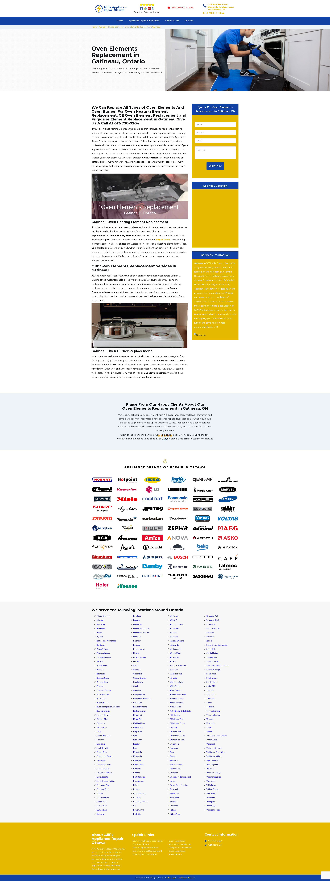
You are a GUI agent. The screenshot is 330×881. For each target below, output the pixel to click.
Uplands (209, 719)
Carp (99, 731)
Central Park (102, 752)
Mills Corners (175, 686)
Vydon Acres (211, 740)
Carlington (101, 723)
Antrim (99, 632)
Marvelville (174, 657)
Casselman (101, 744)
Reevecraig (174, 793)
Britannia (100, 686)
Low (135, 806)
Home (120, 20)
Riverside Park (212, 616)
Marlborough (175, 649)
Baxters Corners (103, 653)
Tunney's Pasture (213, 715)
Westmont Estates (213, 777)
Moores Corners (176, 698)
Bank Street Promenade (106, 641)
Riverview (210, 624)
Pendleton (174, 760)
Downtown (137, 624)
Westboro (210, 768)
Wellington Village (214, 756)
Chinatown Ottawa (104, 773)
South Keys (211, 674)
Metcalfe (173, 678)
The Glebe (210, 698)
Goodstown (138, 682)
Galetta (136, 665)
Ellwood (136, 645)
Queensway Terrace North (180, 777)
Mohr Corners (175, 690)
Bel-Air (100, 661)
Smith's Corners (212, 661)
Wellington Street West (215, 752)
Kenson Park (138, 764)
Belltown (100, 670)
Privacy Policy (175, 854)
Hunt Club (137, 740)
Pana (172, 752)
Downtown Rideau (141, 632)
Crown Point (102, 801)
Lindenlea (137, 797)
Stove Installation (177, 851)
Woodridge (210, 806)
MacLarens (174, 616)
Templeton (210, 694)
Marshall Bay (175, 653)
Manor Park (174, 628)
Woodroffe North (213, 810)
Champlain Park (103, 768)
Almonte (100, 620)
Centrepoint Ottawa (105, 756)
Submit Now (215, 166)
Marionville (174, 645)
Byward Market (103, 711)
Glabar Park (138, 674)
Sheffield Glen (212, 653)
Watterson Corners (213, 748)
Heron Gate (138, 715)
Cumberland (102, 806)
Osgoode (173, 727)
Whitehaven (211, 785)
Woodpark (210, 801)
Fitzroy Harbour (139, 657)
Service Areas (172, 20)
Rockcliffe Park (212, 628)
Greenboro (137, 690)
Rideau (173, 810)
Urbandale (210, 723)
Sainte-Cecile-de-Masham (216, 645)
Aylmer (100, 637)
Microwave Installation (180, 844)
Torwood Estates (213, 711)
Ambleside (101, 628)
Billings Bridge (103, 678)
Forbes (136, 661)
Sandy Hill (210, 649)
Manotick (174, 632)
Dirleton (136, 620)
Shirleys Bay (211, 657)
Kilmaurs (137, 768)
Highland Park (139, 723)
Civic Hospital (102, 777)
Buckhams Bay (103, 694)
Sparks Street (211, 682)
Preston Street (175, 768)
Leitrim (136, 785)
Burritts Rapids (103, 703)
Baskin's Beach (103, 649)
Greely (136, 686)
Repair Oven (163, 239)
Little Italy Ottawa (140, 801)
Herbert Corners (139, 711)
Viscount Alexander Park (216, 736)
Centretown (101, 760)
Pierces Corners (176, 764)
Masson (173, 661)
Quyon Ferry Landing (179, 785)
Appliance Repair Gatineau (111, 27)
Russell (209, 641)
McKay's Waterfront (178, 665)
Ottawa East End (177, 731)
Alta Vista (101, 624)
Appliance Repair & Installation (144, 20)
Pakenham (174, 748)
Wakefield (210, 744)
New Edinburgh (176, 703)
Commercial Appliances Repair (148, 841)
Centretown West (104, 764)
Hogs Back (137, 731)
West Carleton (212, 760)
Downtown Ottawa (141, 628)
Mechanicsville (176, 674)
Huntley (136, 744)
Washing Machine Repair (145, 854)
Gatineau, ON (215, 845)
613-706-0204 (213, 13)
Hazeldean (137, 703)
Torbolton (210, 707)
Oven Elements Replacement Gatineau (142, 27)
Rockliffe (210, 637)
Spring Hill (210, 686)
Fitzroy (136, 653)
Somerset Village (213, 670)
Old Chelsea (175, 715)
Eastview (137, 641)
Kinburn (136, 773)
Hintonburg (138, 727)
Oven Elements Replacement (147, 851)
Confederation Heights (106, 781)
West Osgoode (212, 764)
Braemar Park (102, 682)
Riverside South (212, 620)
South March (211, 678)
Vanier (209, 727)
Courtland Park (103, 797)
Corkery (100, 793)
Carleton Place (102, 719)
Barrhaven (101, 645)
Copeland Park (103, 789)
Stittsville (210, 690)
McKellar (174, 670)
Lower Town (138, 810)
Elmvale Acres (139, 649)
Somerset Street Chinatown (217, 665)
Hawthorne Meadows (142, 698)
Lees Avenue (138, 781)
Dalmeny (100, 814)
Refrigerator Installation (180, 847)
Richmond (174, 806)
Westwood (210, 781)
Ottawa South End (177, 736)
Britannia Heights (104, 690)
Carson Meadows (104, 736)
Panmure (173, 756)
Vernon (209, 731)
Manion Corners (176, 624)
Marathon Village (177, 641)
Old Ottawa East (176, 719)
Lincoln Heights (139, 793)
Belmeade (101, 674)
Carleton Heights (103, 715)
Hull (135, 736)
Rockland (210, 632)
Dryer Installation (177, 841)
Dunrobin (137, 637)
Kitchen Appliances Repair (146, 847)
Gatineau (137, 670)
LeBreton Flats (139, 777)
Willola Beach (212, 789)
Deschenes (137, 616)
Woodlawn (210, 797)
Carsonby (100, 740)
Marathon (174, 637)
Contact (189, 20)
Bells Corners (102, 665)
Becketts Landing (104, 657)
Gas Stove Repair (141, 844)
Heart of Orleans (140, 707)
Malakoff (173, 620)
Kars (135, 748)
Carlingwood (102, 727)
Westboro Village (213, 773)
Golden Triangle (139, 678)
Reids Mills (174, 797)
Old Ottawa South (177, 723)
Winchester (210, 793)
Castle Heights (102, 748)
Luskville (137, 814)
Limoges (136, 789)
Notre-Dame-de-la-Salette (180, 711)
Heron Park (138, 719)
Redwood (174, 789)
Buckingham (102, 698)
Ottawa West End (177, 740)
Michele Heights (176, 682)
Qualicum (174, 773)
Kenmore (137, 760)
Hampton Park (139, 694)
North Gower (175, 707)
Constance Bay (103, 785)
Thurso (209, 703)
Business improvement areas (108, 707)
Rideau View (175, 814)
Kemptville (137, 752)
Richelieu (174, 801)
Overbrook (174, 744)
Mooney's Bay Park (178, 694)
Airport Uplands (103, 616)
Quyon (172, 781)
